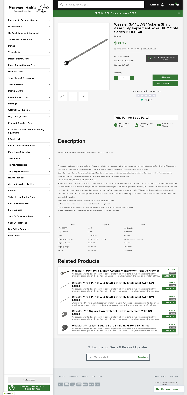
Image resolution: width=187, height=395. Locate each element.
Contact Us (61, 376)
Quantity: (118, 72)
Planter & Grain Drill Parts (20, 123)
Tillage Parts (14, 52)
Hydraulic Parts (15, 71)
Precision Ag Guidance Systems (23, 20)
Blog (93, 376)
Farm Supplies (15, 210)
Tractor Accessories (17, 165)
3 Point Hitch (14, 139)
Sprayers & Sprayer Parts (20, 39)
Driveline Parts (15, 26)
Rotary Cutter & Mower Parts (21, 65)
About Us (85, 376)
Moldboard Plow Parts (18, 58)
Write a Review (149, 49)
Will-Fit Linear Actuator (19, 110)
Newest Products (16, 177)
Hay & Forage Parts (17, 116)
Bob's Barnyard (15, 91)
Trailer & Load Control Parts (21, 197)
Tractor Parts (14, 158)
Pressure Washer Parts (19, 203)
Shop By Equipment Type (20, 216)
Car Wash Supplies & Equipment (23, 33)
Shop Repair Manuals (18, 171)
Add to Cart (169, 276)
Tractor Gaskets (15, 84)
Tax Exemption (73, 376)
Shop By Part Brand (17, 223)
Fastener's (13, 190)
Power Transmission (18, 97)
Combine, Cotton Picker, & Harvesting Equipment (26, 131)
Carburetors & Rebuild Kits (21, 184)
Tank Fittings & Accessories (21, 78)
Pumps (11, 46)
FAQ (100, 376)
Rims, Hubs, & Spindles (19, 152)
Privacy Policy (174, 376)
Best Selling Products (18, 229)
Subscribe (142, 357)
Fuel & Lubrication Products (21, 145)
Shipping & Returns (160, 376)
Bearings (12, 103)
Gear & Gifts (14, 235)
